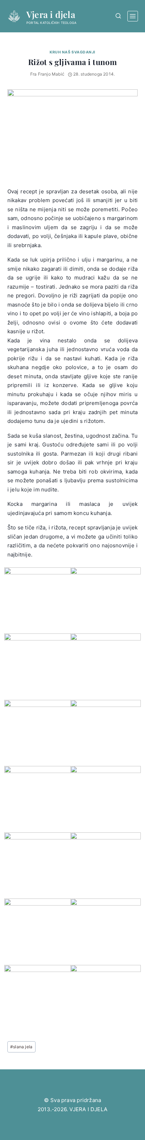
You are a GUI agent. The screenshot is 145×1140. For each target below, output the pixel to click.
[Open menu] (132, 16)
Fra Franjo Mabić (47, 74)
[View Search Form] (118, 16)
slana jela (21, 1046)
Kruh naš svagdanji (72, 52)
